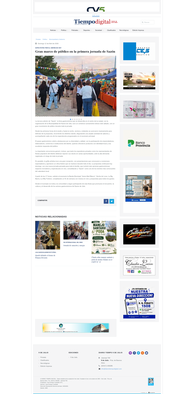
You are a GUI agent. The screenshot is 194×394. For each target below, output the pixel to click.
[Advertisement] (75, 295)
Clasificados (44, 360)
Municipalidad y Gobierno (57, 39)
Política (45, 39)
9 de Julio (96, 15)
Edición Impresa (46, 366)
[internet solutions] (147, 392)
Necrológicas (45, 363)
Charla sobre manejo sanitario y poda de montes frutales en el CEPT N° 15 (103, 259)
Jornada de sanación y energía (74, 245)
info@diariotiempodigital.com (111, 369)
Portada (38, 39)
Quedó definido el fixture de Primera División (45, 256)
